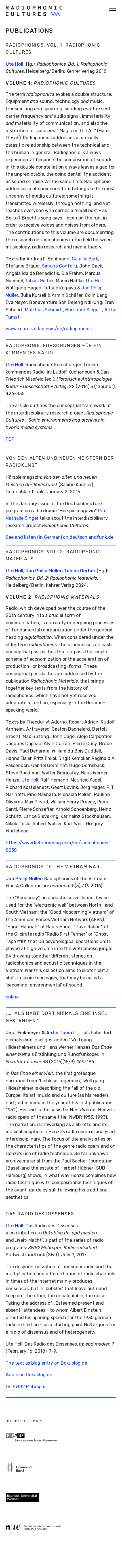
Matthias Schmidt (44, 309)
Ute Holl (14, 64)
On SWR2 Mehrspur (26, 1386)
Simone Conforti (59, 266)
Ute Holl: (15, 364)
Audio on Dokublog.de (29, 1374)
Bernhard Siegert (83, 309)
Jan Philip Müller (24, 878)
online (12, 997)
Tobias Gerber (39, 280)
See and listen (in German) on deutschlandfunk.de (59, 537)
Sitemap (32, 1421)
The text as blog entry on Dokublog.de (46, 1363)
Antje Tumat (60, 1032)
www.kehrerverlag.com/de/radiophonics (49, 328)
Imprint (14, 1421)
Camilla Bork (85, 259)
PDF (10, 439)
